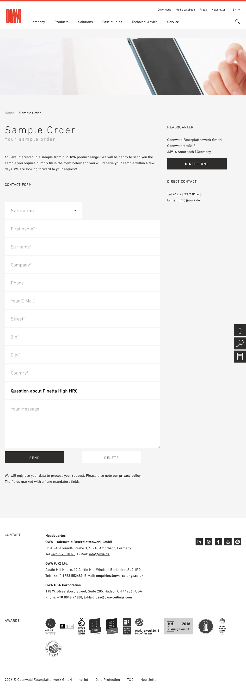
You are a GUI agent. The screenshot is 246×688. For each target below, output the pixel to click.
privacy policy (130, 475)
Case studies (112, 22)
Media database (185, 9)
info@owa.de (189, 200)
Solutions (85, 22)
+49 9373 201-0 (63, 554)
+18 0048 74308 (69, 597)
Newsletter (218, 9)
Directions (197, 164)
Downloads (164, 9)
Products (61, 22)
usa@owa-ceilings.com (114, 597)
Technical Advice (145, 22)
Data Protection (107, 679)
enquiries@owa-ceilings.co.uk (119, 575)
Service (173, 22)
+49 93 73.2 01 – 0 (187, 194)
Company (38, 22)
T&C (130, 679)
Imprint (82, 679)
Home (9, 113)
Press (203, 9)
